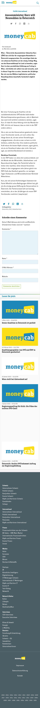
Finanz (4, 528)
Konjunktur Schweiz (9, 493)
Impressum (20, 665)
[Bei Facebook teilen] (15, 23)
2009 (36, 697)
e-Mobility (6, 628)
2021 (23, 695)
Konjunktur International (11, 517)
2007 (9, 700)
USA (3, 557)
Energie (5, 625)
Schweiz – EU (7, 638)
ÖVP (10, 209)
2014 (15, 697)
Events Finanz (7, 541)
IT (3, 570)
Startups (5, 567)
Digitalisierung (7, 575)
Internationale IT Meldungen (12, 580)
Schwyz (5, 504)
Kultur (4, 599)
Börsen (4, 559)
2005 (17, 700)
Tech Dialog (6, 588)
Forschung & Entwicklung (11, 633)
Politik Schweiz (7, 491)
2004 (22, 700)
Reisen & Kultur (7, 596)
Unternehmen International (12, 512)
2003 (26, 700)
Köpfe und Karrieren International (14, 523)
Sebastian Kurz (16, 209)
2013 (19, 697)
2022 (19, 695)
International (7, 509)
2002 (30, 700)
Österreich (5, 209)
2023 (15, 695)
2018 (36, 695)
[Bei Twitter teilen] (11, 23)
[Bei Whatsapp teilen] (20, 23)
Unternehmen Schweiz (10, 488)
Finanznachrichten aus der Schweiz (14, 530)
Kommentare (6, 644)
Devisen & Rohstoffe (9, 562)
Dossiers (5, 630)
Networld (5, 591)
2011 (27, 697)
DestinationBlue (8, 607)
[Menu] (3, 3)
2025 (7, 695)
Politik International (20, 11)
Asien (4, 551)
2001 (35, 700)
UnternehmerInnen (9, 646)
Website (5, 276)
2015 (11, 697)
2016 (7, 697)
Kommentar (6, 229)
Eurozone (5, 554)
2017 (3, 697)
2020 (28, 695)
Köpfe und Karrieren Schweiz (12, 499)
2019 (32, 695)
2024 (11, 695)
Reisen (4, 604)
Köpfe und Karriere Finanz (11, 538)
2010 (31, 697)
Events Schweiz (7, 496)
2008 (5, 700)
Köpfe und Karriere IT (10, 583)
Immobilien (6, 641)
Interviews (6, 612)
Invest (4, 544)
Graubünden (6, 501)
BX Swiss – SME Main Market (12, 533)
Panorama (5, 520)
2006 (13, 700)
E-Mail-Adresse (8, 267)
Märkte (4, 549)
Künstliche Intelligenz (10, 572)
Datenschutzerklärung (20, 671)
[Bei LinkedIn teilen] (24, 23)
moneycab (8, 47)
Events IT (5, 586)
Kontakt (20, 676)
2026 (2, 695)
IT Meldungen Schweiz (10, 578)
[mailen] (28, 23)
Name (4, 258)
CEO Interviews (7, 615)
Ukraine (5, 636)
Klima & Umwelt (8, 622)
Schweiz (5, 485)
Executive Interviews (9, 617)
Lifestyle (5, 602)
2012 (23, 697)
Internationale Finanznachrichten (14, 536)
